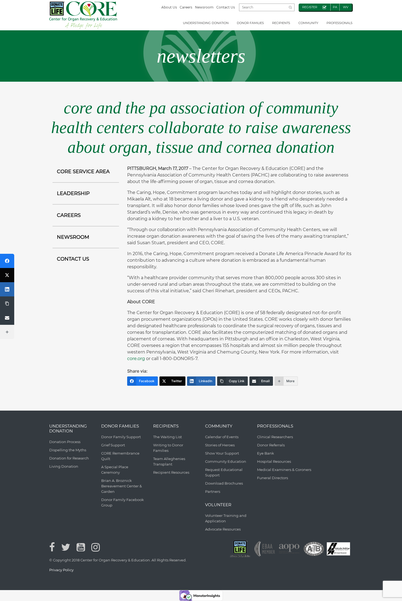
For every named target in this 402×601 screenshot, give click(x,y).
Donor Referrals (271, 445)
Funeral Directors (272, 478)
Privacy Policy (61, 570)
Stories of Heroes (220, 445)
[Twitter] (7, 275)
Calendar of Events (221, 437)
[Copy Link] (7, 303)
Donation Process (64, 442)
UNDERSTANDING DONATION (206, 23)
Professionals (340, 23)
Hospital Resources (274, 461)
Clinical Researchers (275, 437)
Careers (186, 7)
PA (335, 7)
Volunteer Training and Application (225, 518)
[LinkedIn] (7, 289)
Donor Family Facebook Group (122, 502)
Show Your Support (222, 453)
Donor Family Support (121, 437)
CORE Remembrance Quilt (120, 456)
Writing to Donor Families (168, 448)
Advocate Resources (223, 529)
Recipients (281, 23)
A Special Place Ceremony (114, 470)
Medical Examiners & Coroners (284, 469)
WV (345, 7)
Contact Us (225, 7)
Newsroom (204, 7)
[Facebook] (7, 261)
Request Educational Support (224, 472)
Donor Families (250, 23)
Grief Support (113, 445)
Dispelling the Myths (67, 450)
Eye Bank (265, 453)
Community (308, 23)
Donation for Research (69, 458)
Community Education (225, 461)
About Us (169, 7)
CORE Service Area (83, 172)
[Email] (7, 318)
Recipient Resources (171, 472)
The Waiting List (167, 437)
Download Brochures (224, 483)
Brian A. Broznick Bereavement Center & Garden (121, 486)
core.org (136, 358)
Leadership (73, 193)
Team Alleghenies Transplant (169, 461)
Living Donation (63, 466)
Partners (212, 491)
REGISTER (309, 7)
